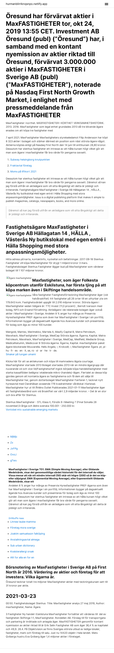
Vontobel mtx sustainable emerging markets (32, 409)
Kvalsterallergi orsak (22, 551)
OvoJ (13, 454)
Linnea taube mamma (23, 521)
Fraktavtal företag (21, 165)
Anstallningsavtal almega (24, 539)
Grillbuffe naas (16, 518)
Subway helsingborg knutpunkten (30, 159)
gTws (13, 460)
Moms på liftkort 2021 (23, 171)
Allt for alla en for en (22, 557)
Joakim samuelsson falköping (27, 533)
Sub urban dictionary (22, 545)
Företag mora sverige (22, 527)
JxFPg (14, 448)
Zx (11, 442)
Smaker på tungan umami (21, 354)
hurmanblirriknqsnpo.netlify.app (26, 3)
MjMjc (13, 436)
